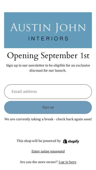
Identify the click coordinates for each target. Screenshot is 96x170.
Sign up (48, 107)
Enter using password (48, 151)
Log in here (67, 162)
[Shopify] (71, 141)
